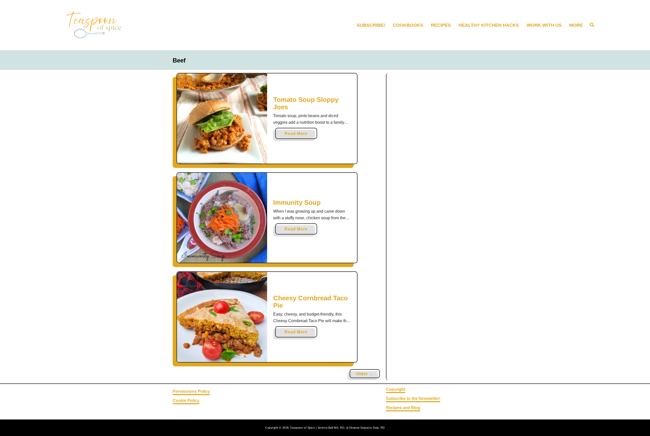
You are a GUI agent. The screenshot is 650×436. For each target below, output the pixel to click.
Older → (364, 374)
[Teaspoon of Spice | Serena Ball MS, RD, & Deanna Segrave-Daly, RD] (125, 25)
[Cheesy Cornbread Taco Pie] (222, 317)
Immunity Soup (297, 202)
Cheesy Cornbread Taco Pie (310, 301)
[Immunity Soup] (222, 218)
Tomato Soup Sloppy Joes (305, 103)
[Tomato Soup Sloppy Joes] (222, 118)
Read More (298, 135)
